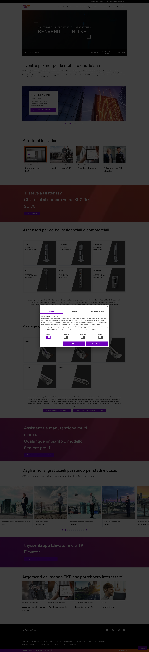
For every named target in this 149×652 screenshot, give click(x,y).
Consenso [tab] (51, 311)
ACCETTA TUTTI (96, 343)
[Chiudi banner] (107, 306)
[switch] (66, 337)
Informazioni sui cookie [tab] (97, 311)
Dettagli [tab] (74, 311)
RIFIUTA (74, 343)
